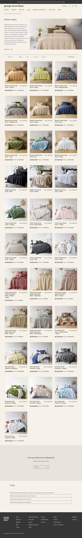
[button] (41, 492)
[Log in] (73, 6)
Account (43, 522)
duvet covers (17, 13)
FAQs (30, 527)
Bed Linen (18, 519)
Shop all (37, 467)
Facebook (74, 519)
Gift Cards (31, 519)
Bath (17, 525)
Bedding (14, 9)
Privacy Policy (57, 522)
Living (28, 9)
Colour (35, 57)
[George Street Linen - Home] (11, 7)
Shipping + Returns (33, 525)
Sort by (43, 57)
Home (5, 13)
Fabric (20, 57)
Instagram (74, 517)
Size (28, 57)
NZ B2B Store (44, 519)
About (59, 9)
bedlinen (11, 13)
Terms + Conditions (58, 525)
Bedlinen (6, 9)
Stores (30, 522)
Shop (17, 517)
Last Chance (52, 9)
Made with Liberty (33, 517)
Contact (43, 517)
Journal (55, 519)
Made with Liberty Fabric (39, 9)
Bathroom (21, 9)
